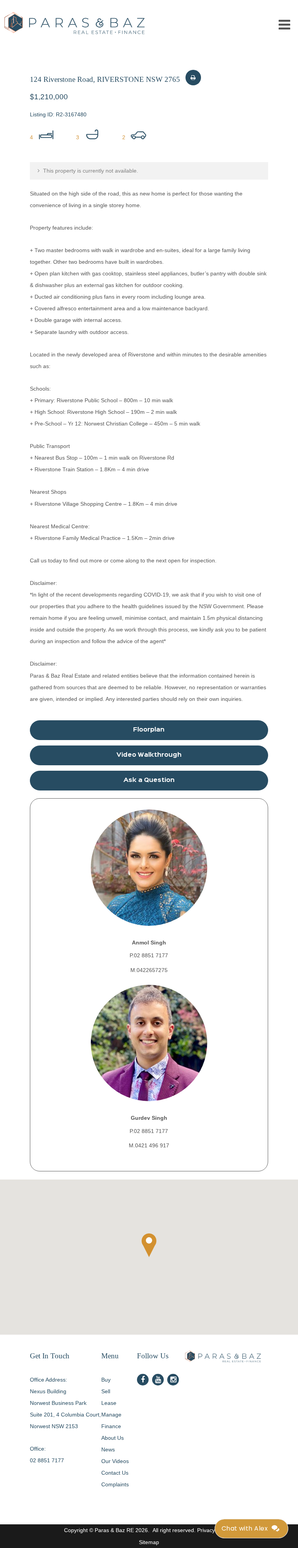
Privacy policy (213, 1530)
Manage (111, 1414)
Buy (106, 1380)
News (108, 1449)
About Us (112, 1438)
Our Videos (115, 1461)
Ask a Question (149, 780)
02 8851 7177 (47, 1460)
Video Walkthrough (149, 755)
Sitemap (149, 1542)
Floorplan (149, 730)
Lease (108, 1403)
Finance (111, 1426)
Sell (105, 1391)
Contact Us (114, 1473)
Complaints (115, 1484)
